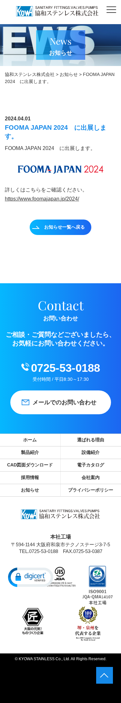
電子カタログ (90, 464)
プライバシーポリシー (90, 489)
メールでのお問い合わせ (64, 402)
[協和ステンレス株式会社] (57, 12)
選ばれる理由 (90, 439)
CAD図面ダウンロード (30, 464)
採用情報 (30, 477)
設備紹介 (91, 452)
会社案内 (91, 477)
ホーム (30, 439)
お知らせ (30, 489)
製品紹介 (30, 452)
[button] (30, 577)
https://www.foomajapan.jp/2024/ (42, 199)
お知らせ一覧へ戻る (64, 227)
